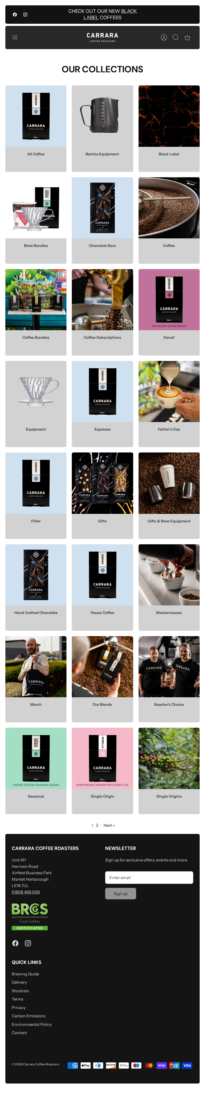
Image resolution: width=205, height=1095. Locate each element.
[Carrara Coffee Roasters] (102, 37)
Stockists (20, 990)
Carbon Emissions (28, 1015)
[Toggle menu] (17, 37)
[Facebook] (15, 14)
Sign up (121, 893)
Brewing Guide (25, 973)
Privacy (19, 1007)
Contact (19, 1032)
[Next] (144, 15)
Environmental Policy (32, 1024)
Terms (17, 999)
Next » (109, 825)
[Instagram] (25, 14)
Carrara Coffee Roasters (41, 1064)
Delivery (19, 982)
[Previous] (61, 15)
